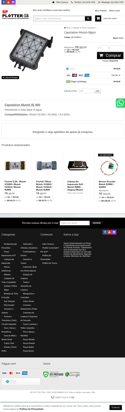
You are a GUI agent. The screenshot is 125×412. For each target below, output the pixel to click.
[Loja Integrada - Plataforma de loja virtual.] (63, 397)
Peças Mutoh (28, 347)
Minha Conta (114, 11)
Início (68, 28)
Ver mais (17, 190)
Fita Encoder (9, 305)
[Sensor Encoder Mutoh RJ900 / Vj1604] (109, 178)
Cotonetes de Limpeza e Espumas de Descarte (29, 316)
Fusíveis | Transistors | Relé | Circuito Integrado (9, 320)
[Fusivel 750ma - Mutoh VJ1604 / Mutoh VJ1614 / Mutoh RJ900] (47, 178)
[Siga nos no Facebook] (4, 2)
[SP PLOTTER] (15, 14)
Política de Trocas (49, 263)
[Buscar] (88, 18)
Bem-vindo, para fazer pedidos (51, 10)
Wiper (6, 290)
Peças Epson (28, 351)
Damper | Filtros (10, 286)
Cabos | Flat (9, 343)
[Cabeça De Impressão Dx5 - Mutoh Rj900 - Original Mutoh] (78, 175)
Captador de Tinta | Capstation (83, 28)
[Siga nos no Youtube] (8, 2)
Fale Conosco (62, 2)
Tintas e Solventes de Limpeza (26, 286)
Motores (7, 275)
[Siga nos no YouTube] (109, 232)
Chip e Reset (28, 301)
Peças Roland (29, 343)
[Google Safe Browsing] (72, 374)
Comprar (113, 55)
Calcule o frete (70, 91)
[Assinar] (96, 223)
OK (97, 90)
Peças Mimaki (29, 339)
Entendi (116, 407)
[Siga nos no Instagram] (13, 2)
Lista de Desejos (11, 77)
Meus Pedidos (101, 11)
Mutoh (121, 38)
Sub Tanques (9, 301)
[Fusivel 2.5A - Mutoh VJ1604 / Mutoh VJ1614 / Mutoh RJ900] (15, 178)
